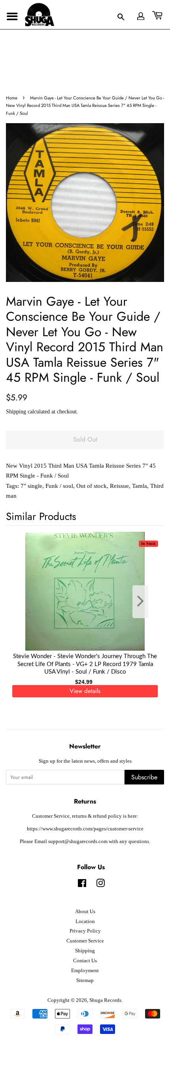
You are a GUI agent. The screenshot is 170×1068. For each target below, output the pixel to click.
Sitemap (85, 980)
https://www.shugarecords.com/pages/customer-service (85, 829)
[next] (145, 601)
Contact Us (85, 960)
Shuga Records (105, 1000)
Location (85, 921)
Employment (85, 970)
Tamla (139, 486)
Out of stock (91, 486)
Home (11, 98)
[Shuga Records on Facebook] (82, 885)
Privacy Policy (85, 931)
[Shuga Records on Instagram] (100, 885)
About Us (85, 911)
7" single (31, 486)
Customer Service (85, 941)
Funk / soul (59, 486)
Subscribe (144, 777)
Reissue (119, 486)
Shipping (16, 412)
